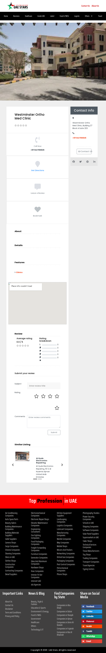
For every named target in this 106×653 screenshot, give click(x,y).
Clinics (19, 272)
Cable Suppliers (11, 539)
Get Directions (37, 170)
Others (87, 16)
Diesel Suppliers (11, 574)
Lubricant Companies (65, 529)
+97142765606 (79, 138)
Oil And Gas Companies (65, 557)
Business (16, 16)
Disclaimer (9, 609)
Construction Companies (10, 565)
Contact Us (85, 6)
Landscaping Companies (62, 520)
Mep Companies (63, 542)
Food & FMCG (64, 16)
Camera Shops (10, 542)
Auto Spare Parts (11, 519)
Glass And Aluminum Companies (39, 562)
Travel (100, 16)
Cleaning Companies (12, 553)
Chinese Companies (12, 550)
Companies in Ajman (64, 618)
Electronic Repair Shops (40, 519)
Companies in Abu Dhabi (64, 606)
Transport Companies (91, 562)
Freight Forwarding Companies (38, 549)
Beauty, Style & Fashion (37, 603)
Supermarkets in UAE (91, 537)
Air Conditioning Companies (11, 514)
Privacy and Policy (12, 616)
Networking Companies (66, 553)
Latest (52, 16)
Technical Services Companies (89, 546)
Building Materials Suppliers (12, 534)
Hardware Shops (37, 567)
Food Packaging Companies (37, 543)
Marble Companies (64, 539)
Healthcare (28, 16)
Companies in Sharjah (65, 615)
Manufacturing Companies (62, 534)
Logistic (77, 16)
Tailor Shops (87, 541)
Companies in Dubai (64, 611)
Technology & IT (37, 629)
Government (36, 618)
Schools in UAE (88, 523)
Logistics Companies (64, 525)
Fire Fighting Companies (36, 536)
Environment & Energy (40, 611)
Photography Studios (91, 513)
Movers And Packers (64, 550)
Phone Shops (62, 574)
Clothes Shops (10, 560)
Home (6, 16)
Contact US (85, 151)
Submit (54, 432)
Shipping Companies (90, 526)
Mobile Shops (62, 546)
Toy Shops (87, 554)
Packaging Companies (65, 560)
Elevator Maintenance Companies (39, 524)
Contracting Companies (14, 570)
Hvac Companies (37, 571)
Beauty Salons (10, 523)
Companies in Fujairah (65, 628)
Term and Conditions (13, 612)
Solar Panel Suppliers (91, 533)
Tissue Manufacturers (91, 551)
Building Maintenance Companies (13, 528)
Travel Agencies (89, 565)
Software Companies (91, 530)
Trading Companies (90, 558)
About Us (95, 6)
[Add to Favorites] (38, 211)
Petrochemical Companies (62, 569)
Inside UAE (41, 16)
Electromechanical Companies (38, 514)
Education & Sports (38, 608)
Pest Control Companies (66, 564)
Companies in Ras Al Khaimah (64, 633)
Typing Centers (88, 569)
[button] (12, 465)
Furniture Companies (39, 554)
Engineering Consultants (35, 530)
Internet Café (36, 581)
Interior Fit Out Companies (36, 576)
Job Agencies (36, 584)
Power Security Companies (88, 518)
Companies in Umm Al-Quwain (65, 623)
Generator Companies (39, 557)
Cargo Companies (11, 546)
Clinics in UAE (10, 557)
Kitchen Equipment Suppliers (64, 514)
